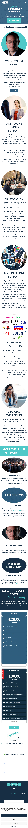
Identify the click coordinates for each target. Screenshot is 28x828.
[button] (26, 804)
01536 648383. (13, 793)
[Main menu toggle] (25, 2)
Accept (14, 815)
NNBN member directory (21, 583)
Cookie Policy (13, 826)
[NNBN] (4, 2)
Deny (14, 819)
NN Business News (17, 510)
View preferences (14, 823)
